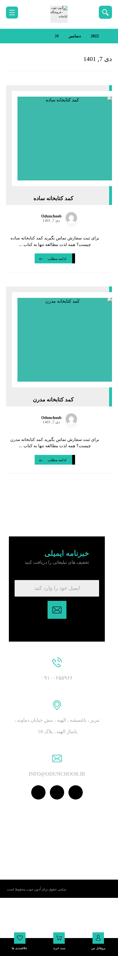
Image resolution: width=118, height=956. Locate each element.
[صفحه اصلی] (110, 36)
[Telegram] (38, 792)
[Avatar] (71, 217)
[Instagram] (57, 792)
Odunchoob (51, 216)
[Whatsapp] (75, 792)
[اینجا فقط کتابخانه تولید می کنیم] (59, 14)
